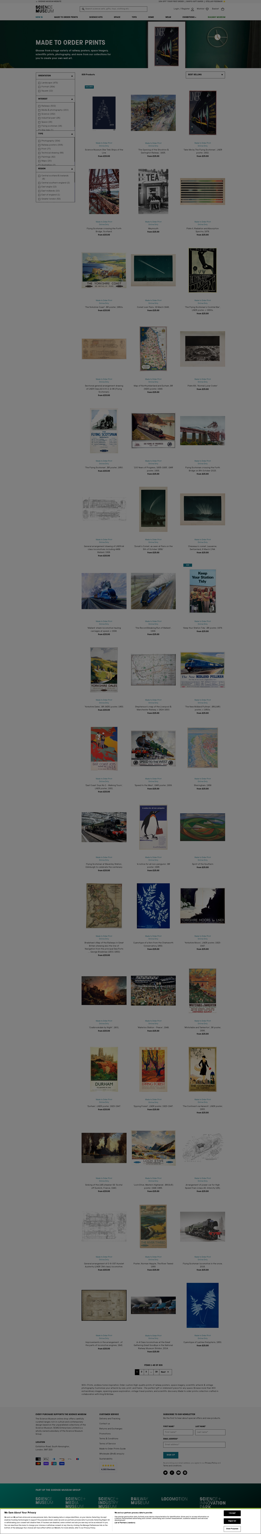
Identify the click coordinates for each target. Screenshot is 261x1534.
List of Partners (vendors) (125, 1523)
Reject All (232, 1521)
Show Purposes (232, 1529)
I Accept (232, 1513)
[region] (130, 1521)
